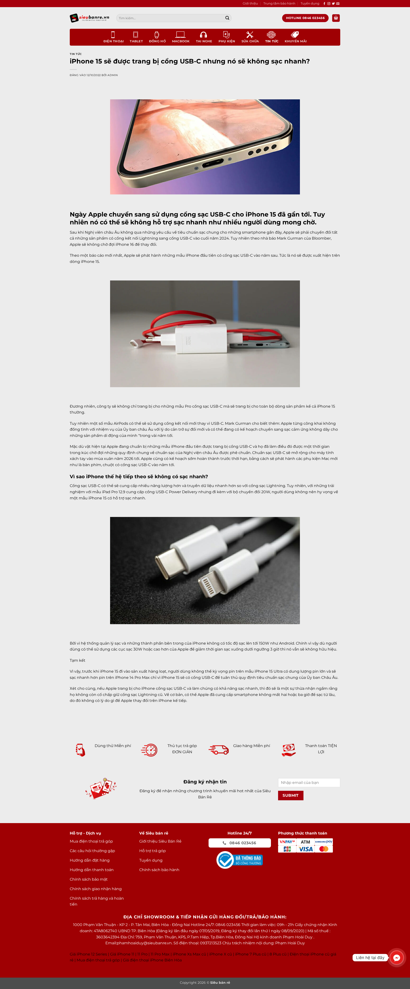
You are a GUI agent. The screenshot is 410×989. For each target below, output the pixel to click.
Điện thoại (113, 41)
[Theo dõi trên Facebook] (324, 3)
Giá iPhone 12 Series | (89, 954)
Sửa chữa (250, 41)
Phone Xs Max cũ (190, 954)
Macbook (181, 41)
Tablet (136, 41)
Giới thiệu (250, 3)
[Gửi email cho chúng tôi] (337, 3)
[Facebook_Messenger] (396, 957)
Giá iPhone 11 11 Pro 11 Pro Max (140, 954)
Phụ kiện (227, 41)
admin (112, 75)
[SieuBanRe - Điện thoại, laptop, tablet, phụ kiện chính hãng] (89, 18)
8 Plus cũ (278, 954)
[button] (336, 18)
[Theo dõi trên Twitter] (333, 3)
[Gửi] (227, 18)
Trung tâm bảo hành (279, 3)
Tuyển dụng (310, 3)
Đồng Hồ (157, 41)
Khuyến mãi (296, 41)
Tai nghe (204, 41)
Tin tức (272, 41)
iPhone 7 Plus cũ (250, 954)
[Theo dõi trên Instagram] (328, 3)
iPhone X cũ (220, 954)
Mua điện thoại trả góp (98, 960)
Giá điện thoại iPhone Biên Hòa (152, 960)
